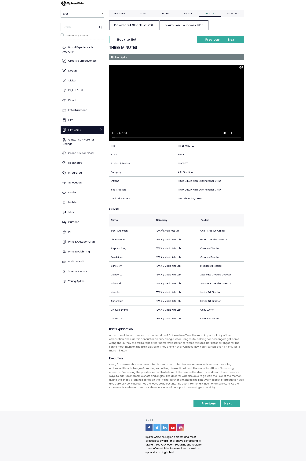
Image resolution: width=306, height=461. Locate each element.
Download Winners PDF (184, 25)
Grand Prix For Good (81, 153)
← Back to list (125, 40)
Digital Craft (75, 90)
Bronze (188, 13)
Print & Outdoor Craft (81, 242)
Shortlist (210, 13)
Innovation (75, 182)
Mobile (72, 202)
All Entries (233, 13)
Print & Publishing (79, 251)
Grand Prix (120, 13)
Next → (234, 40)
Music (71, 212)
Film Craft (74, 130)
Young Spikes (76, 281)
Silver (165, 13)
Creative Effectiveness (82, 61)
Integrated (75, 173)
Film (70, 120)
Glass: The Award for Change (78, 142)
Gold (143, 13)
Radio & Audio (76, 261)
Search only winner (77, 35)
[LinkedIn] (164, 427)
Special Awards (77, 271)
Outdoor (73, 222)
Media (72, 192)
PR (69, 232)
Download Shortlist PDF (134, 25)
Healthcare (75, 163)
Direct (72, 100)
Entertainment (77, 110)
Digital (72, 80)
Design (72, 70)
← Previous (210, 40)
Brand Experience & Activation (77, 50)
